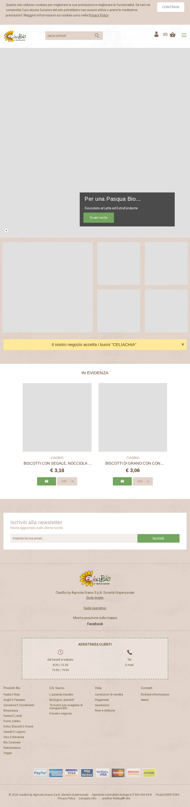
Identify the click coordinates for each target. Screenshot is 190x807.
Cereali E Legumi (14, 731)
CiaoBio (57, 458)
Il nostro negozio (60, 713)
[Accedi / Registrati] (156, 34)
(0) (165, 34)
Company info (87, 798)
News (145, 699)
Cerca (97, 35)
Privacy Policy (99, 15)
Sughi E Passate (14, 699)
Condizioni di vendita (109, 694)
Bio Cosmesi (11, 742)
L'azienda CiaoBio (61, 694)
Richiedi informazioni (155, 694)
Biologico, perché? (62, 699)
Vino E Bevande (13, 737)
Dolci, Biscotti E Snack (18, 726)
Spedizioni (102, 705)
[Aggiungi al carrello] (46, 481)
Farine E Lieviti (12, 715)
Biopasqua (10, 710)
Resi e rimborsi (105, 710)
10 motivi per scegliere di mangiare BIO (66, 707)
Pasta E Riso (11, 694)
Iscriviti (158, 538)
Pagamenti (102, 699)
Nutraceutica (11, 747)
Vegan (7, 752)
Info (64, 481)
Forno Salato (12, 721)
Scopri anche (99, 217)
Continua (170, 7)
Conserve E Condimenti (18, 705)
